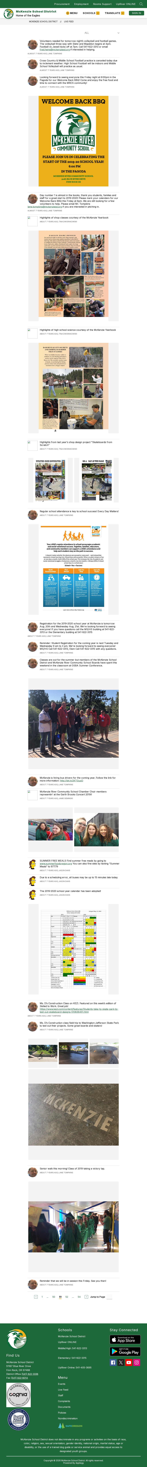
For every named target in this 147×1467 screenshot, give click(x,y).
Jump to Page (97, 1296)
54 (79, 1296)
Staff (60, 1395)
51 (60, 1296)
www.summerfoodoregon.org (56, 863)
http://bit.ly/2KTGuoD (71, 780)
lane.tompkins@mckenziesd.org (45, 206)
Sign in (136, 13)
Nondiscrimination (68, 1418)
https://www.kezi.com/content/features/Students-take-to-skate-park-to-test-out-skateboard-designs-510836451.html (79, 1010)
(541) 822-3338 (30, 1374)
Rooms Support (102, 4)
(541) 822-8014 (19, 1377)
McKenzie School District (43, 21)
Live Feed (69, 21)
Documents (64, 1406)
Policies (62, 1412)
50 (53, 1296)
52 (66, 1296)
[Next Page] (86, 1297)
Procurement (62, 4)
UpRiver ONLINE (126, 4)
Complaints (64, 1401)
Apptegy (80, 1463)
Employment (81, 4)
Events (61, 1383)
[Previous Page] (36, 1297)
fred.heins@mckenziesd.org (55, 49)
